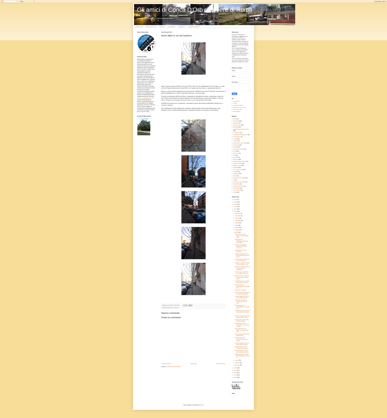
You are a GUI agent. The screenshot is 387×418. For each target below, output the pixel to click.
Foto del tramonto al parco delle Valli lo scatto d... (242, 343)
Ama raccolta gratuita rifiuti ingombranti (242, 334)
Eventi (235, 147)
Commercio (236, 132)
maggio (237, 230)
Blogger (201, 405)
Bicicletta (235, 127)
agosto (237, 223)
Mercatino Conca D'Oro (239, 107)
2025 (235, 202)
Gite (234, 155)
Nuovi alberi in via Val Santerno (241, 250)
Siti (234, 180)
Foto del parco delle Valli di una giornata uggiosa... (242, 293)
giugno (237, 227)
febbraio (237, 362)
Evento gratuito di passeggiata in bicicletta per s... (242, 286)
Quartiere (176, 307)
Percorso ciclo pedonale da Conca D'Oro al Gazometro (242, 268)
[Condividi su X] (188, 305)
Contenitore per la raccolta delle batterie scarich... (242, 281)
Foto (234, 151)
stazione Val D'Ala (238, 186)
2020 (235, 368)
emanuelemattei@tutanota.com (145, 98)
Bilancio (161, 26)
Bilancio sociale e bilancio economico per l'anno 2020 (242, 277)
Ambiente (236, 121)
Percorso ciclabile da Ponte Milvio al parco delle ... (242, 316)
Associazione (237, 125)
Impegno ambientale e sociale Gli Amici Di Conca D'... (241, 246)
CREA (235, 103)
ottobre (237, 218)
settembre (238, 220)
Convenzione (237, 136)
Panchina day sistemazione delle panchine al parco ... (242, 312)
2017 (235, 375)
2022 (235, 209)
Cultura (235, 141)
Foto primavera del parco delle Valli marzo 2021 (242, 351)
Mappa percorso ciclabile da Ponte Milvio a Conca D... (242, 356)
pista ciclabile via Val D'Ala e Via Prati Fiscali (242, 259)
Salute (235, 176)
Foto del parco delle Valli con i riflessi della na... (241, 272)
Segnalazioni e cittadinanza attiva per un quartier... (241, 241)
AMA (234, 119)
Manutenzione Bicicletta (239, 161)
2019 (235, 370)
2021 (235, 211)
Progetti (235, 171)
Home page (139, 26)
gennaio (237, 365)
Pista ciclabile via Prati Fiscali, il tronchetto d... (242, 347)
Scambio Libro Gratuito (239, 178)
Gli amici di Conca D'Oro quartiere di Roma (194, 9)
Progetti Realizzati (194, 26)
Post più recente (166, 363)
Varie (234, 192)
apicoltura (236, 123)
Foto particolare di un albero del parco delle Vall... (241, 330)
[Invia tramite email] (184, 305)
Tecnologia (236, 188)
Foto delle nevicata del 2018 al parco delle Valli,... (241, 301)
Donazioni (236, 145)
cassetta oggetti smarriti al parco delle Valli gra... (242, 297)
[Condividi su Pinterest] (192, 305)
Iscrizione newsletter (240, 290)
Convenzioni (171, 26)
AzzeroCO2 (236, 101)
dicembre (237, 213)
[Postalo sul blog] (186, 305)
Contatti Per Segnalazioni (240, 134)
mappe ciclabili (237, 163)
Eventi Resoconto (238, 149)
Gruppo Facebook (238, 105)
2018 (235, 372)
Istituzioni (235, 159)
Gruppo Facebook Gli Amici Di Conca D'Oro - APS (242, 263)
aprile (236, 232)
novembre (238, 216)
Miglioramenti (170, 307)
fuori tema (236, 153)
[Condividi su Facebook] (190, 305)
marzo (237, 360)
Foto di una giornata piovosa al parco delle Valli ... (241, 236)
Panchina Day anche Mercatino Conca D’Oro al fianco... (242, 325)
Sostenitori (181, 26)
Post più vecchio (220, 363)
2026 (235, 199)
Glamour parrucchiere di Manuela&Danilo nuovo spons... (242, 255)
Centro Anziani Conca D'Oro (241, 129)
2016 (235, 377)
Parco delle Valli (237, 109)
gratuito (235, 157)
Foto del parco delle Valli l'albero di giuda (241, 320)
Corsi (234, 139)
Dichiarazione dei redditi (240, 143)
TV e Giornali (236, 190)
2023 (235, 206)
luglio (236, 225)
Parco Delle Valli (237, 169)
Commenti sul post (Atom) (174, 366)
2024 (235, 204)
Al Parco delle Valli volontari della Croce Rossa (241, 339)
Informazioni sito (151, 26)
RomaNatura (236, 111)
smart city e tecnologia (239, 182)
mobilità (235, 167)
